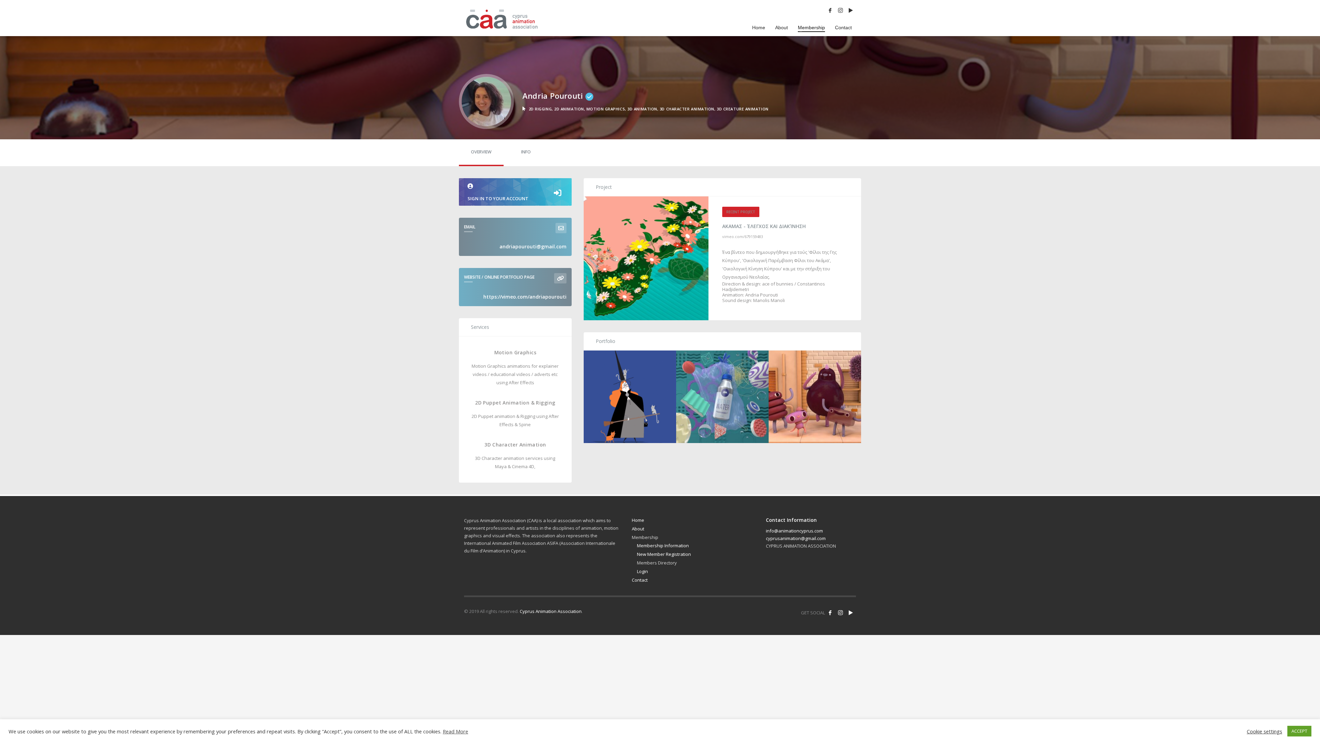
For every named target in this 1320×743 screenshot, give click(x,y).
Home (638, 520)
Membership (645, 537)
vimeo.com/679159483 (742, 236)
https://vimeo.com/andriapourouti (524, 296)
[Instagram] (840, 10)
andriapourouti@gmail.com (532, 246)
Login (642, 571)
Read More (455, 731)
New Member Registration (664, 554)
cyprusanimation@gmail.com (796, 538)
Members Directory (657, 563)
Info (526, 152)
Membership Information (663, 545)
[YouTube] (851, 10)
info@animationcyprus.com (794, 531)
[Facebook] (830, 10)
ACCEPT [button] (1299, 731)
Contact (640, 580)
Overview (481, 152)
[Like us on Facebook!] (830, 612)
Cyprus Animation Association (551, 611)
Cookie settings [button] (1264, 731)
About (638, 529)
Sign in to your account (498, 198)
